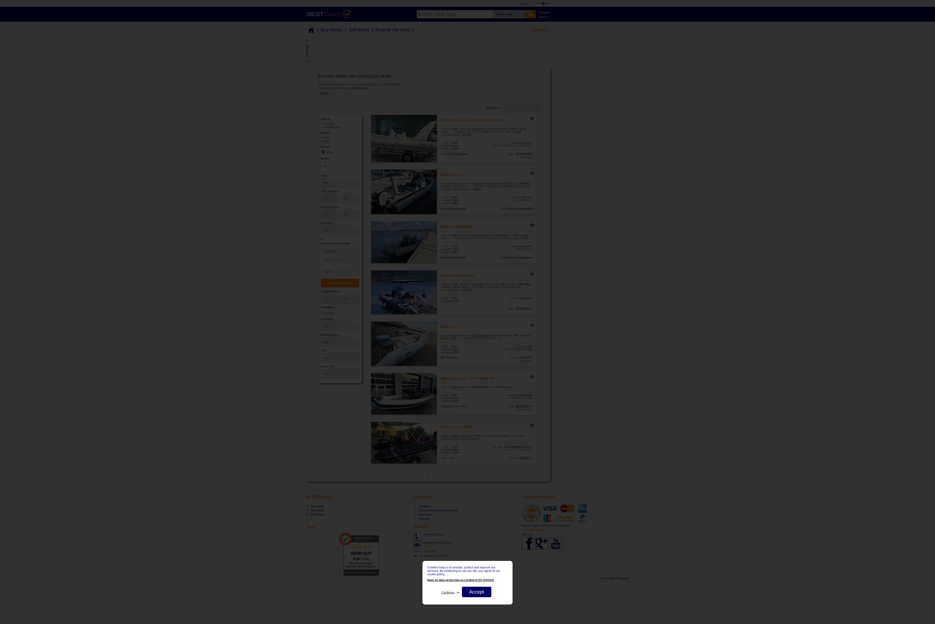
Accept (476, 592)
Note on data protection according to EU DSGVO (460, 580)
